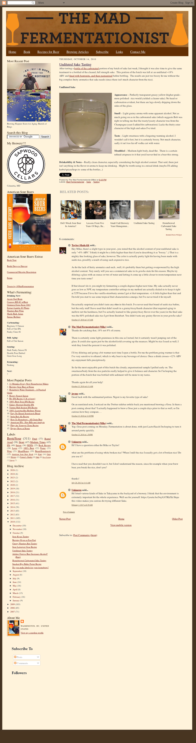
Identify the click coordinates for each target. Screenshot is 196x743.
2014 (12, 507)
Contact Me (137, 52)
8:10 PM (102, 180)
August (16, 574)
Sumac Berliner (14, 316)
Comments (22, 663)
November (18, 529)
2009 (12, 604)
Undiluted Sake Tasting (22, 550)
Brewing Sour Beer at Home (21, 386)
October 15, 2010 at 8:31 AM (82, 386)
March (16, 593)
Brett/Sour (14, 438)
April (15, 589)
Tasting (96, 182)
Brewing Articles (77, 52)
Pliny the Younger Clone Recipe (24, 425)
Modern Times (38, 442)
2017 (12, 495)
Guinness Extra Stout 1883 (19, 304)
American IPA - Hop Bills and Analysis (27, 422)
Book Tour (12, 260)
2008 (12, 607)
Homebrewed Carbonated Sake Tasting (29, 560)
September (18, 571)
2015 (12, 503)
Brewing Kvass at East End (24, 540)
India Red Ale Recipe (19, 416)
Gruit (49, 454)
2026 (12, 470)
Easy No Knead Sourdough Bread (25, 413)
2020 (12, 484)
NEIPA (30, 445)
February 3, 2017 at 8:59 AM (82, 505)
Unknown (76, 441)
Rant (40, 454)
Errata (9, 277)
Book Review (45, 445)
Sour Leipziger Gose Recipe (24, 546)
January (16, 600)
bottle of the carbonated (86, 68)
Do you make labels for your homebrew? (30, 567)
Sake (37, 457)
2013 (12, 510)
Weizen (13, 457)
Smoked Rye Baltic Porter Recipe (26, 564)
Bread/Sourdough (43, 451)
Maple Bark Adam (15, 313)
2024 (12, 473)
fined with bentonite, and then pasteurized (90, 75)
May (15, 585)
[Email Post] (108, 180)
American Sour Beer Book (22, 454)
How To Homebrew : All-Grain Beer (26, 419)
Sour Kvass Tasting (20, 536)
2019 (12, 488)
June (15, 582)
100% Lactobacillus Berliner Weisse (25, 410)
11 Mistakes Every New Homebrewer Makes (28, 383)
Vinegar (11, 460)
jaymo (75, 393)
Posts (19, 657)
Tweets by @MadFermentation (20, 286)
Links (119, 52)
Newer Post (65, 518)
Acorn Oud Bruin (14, 299)
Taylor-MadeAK (80, 245)
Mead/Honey (23, 451)
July (15, 578)
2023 (12, 477)
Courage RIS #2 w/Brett (17, 302)
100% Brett (29, 448)
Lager (14, 448)
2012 (12, 514)
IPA (8, 445)
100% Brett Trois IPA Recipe (21, 401)
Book (27, 52)
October (16, 532)
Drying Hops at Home (20, 428)
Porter (43, 448)
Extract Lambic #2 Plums (18, 307)
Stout (21, 442)
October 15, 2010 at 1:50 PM (82, 434)
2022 (12, 481)
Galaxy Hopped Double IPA (21, 404)
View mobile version (121, 525)
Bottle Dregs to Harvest (17, 266)
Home (12, 52)
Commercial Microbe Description (21, 272)
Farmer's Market (26, 457)
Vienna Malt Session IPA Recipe (23, 407)
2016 (12, 499)
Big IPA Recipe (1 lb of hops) (22, 398)
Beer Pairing (47, 457)
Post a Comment (69, 512)
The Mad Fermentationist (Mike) (89, 326)
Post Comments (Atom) (85, 535)
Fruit (34, 438)
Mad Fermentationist (75, 182)
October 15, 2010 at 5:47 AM (82, 320)
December (17, 525)
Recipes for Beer (48, 52)
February (17, 596)
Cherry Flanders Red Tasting (24, 543)
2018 (12, 492)
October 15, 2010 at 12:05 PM (83, 416)
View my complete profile (32, 632)
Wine (9, 451)
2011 (12, 518)
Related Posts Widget (174, 235)
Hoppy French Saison (18, 395)
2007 (12, 611)
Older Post (177, 518)
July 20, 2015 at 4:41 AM (81, 483)
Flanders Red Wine (15, 310)
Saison (18, 445)
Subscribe (102, 52)
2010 (12, 521)
